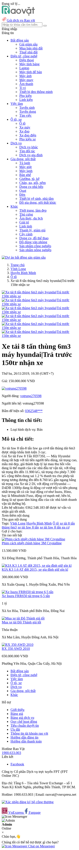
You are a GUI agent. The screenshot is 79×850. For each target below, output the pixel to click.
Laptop (24, 68)
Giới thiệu (17, 710)
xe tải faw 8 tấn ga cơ (54, 527)
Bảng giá (17, 714)
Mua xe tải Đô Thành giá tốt (21, 622)
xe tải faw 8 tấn (28, 527)
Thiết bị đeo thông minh (36, 92)
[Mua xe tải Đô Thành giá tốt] (23, 618)
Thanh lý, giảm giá (32, 230)
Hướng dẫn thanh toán (26, 741)
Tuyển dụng (27, 111)
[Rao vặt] (18, 14)
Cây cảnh (25, 234)
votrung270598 (30, 396)
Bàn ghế (25, 175)
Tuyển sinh (27, 107)
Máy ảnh (25, 76)
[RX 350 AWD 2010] (17, 645)
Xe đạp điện (27, 135)
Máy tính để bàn (30, 72)
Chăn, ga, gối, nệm (32, 183)
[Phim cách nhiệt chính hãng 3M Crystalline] (33, 539)
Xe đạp (24, 131)
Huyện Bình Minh (23, 273)
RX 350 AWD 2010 (16, 648)
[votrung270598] (14, 388)
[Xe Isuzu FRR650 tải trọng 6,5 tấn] (27, 592)
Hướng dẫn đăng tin (24, 737)
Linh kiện (26, 100)
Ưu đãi (15, 729)
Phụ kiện (25, 96)
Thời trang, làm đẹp (33, 210)
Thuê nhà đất (28, 52)
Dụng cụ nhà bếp (31, 187)
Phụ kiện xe (27, 139)
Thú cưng (26, 214)
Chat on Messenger (41, 846)
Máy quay (26, 80)
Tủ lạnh (24, 163)
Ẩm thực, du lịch (31, 218)
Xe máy (24, 127)
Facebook (17, 764)
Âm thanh (26, 84)
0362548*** (34, 411)
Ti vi (22, 88)
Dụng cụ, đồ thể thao (33, 238)
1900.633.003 (11, 753)
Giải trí (24, 222)
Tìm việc (25, 115)
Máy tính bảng (29, 64)
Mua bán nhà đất (31, 48)
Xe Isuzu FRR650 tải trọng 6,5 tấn (26, 596)
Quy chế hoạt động (24, 721)
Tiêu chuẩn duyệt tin (25, 725)
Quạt (22, 191)
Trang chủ (18, 265)
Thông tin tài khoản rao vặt (29, 733)
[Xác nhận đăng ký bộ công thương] (28, 802)
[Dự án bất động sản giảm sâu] (24, 257)
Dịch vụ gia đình (31, 155)
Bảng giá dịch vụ (22, 717)
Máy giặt (25, 167)
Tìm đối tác (27, 151)
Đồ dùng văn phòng (33, 242)
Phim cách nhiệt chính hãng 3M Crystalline (32, 543)
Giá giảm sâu (28, 44)
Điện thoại (26, 60)
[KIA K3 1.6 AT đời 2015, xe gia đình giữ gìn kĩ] (37, 565)
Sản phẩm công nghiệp (35, 246)
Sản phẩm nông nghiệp (35, 250)
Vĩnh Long (18, 269)
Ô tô (22, 123)
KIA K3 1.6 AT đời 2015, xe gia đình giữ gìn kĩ (35, 569)
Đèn (22, 194)
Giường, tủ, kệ (29, 179)
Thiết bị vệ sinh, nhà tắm (36, 198)
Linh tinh (25, 226)
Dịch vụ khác (28, 147)
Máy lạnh (25, 171)
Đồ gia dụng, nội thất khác (37, 202)
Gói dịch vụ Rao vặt (21, 20)
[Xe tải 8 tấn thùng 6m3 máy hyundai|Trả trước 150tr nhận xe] (39, 296)
